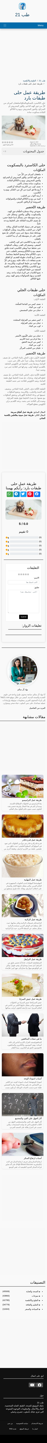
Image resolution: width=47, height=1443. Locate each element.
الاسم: (36, 578)
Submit (23, 617)
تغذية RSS (12, 1429)
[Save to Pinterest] (30, 494)
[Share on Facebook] (37, 494)
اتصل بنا (35, 1429)
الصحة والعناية (32, 1291)
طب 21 (42, 81)
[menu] (5, 25)
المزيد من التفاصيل (37, 708)
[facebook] (39, 1385)
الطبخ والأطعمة (31, 1300)
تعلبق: (36, 587)
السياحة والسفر (31, 1309)
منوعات (35, 1296)
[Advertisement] (23, 53)
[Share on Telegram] (17, 494)
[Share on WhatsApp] (10, 494)
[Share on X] (23, 494)
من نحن (10, 1423)
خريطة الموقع (24, 1429)
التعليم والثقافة (32, 1305)
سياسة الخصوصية (22, 1423)
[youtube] (32, 1385)
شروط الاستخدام (37, 1423)
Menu (40, 25)
